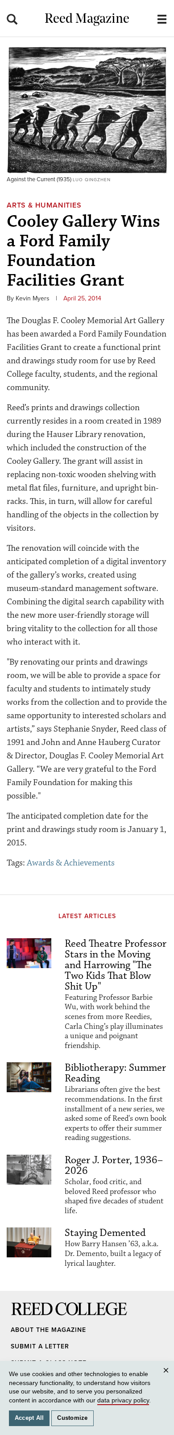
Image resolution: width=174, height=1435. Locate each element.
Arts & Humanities (44, 205)
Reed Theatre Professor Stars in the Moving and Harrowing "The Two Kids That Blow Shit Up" (115, 965)
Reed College (23, 1317)
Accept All (29, 1418)
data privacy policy (123, 1400)
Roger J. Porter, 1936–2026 (114, 1165)
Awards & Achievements (71, 862)
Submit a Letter (40, 1346)
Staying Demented (105, 1233)
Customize (72, 1418)
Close (167, 1378)
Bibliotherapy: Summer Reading (115, 1073)
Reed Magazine (87, 19)
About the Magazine (48, 1330)
